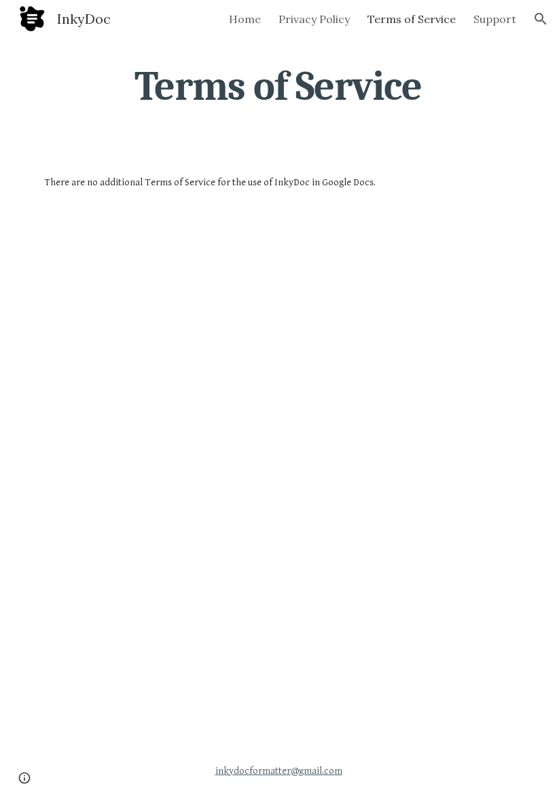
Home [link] (245, 19)
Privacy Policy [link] (314, 19)
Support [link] (494, 19)
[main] (279, 86)
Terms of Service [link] (411, 19)
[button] (540, 19)
